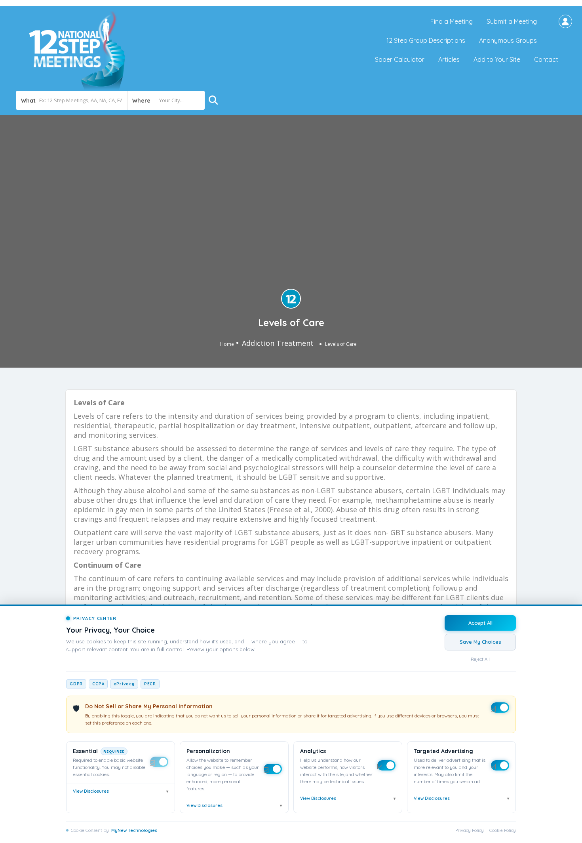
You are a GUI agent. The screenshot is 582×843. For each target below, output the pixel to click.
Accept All (480, 623)
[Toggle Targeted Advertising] (500, 765)
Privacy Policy (469, 830)
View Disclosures (120, 791)
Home (227, 344)
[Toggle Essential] (159, 762)
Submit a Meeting (512, 21)
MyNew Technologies (134, 830)
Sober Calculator (399, 59)
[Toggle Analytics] (386, 765)
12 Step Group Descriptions (425, 40)
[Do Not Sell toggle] (500, 707)
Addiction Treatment (278, 343)
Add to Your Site (497, 59)
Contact (546, 59)
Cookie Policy (502, 830)
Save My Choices (480, 642)
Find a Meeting (451, 21)
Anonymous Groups (508, 40)
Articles (449, 59)
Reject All (480, 659)
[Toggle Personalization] (273, 769)
